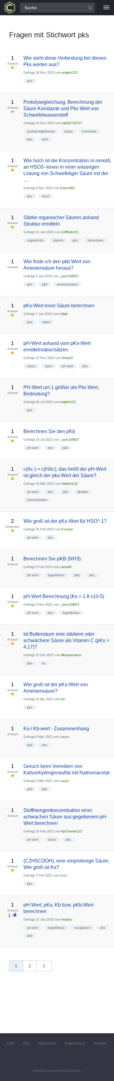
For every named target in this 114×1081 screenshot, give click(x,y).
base (48, 366)
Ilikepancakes (71, 655)
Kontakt (100, 1043)
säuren (58, 240)
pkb (44, 284)
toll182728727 (72, 123)
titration (83, 492)
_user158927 (69, 276)
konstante (89, 131)
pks (30, 81)
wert (45, 139)
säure (68, 131)
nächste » (47, 968)
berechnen (95, 240)
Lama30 (65, 567)
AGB (10, 1043)
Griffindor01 (69, 232)
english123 (70, 72)
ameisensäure (67, 284)
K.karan (67, 529)
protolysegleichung (41, 131)
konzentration (37, 500)
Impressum (47, 1043)
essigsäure (82, 928)
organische (35, 240)
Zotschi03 (67, 188)
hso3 (45, 196)
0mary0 (67, 358)
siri (62, 699)
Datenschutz (75, 1043)
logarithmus (56, 575)
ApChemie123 (71, 831)
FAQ (25, 1043)
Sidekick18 (69, 483)
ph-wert (67, 366)
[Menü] (106, 7)
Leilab (63, 314)
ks (44, 663)
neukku (66, 919)
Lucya (64, 737)
